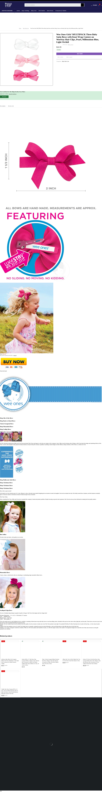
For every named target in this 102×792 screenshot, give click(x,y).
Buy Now (80, 53)
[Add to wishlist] (59, 57)
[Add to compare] (68, 57)
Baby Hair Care (26, 28)
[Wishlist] (98, 5)
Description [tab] (2, 106)
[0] (101, 5)
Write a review (70, 44)
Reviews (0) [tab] (11, 106)
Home (20, 28)
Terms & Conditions (12, 93)
